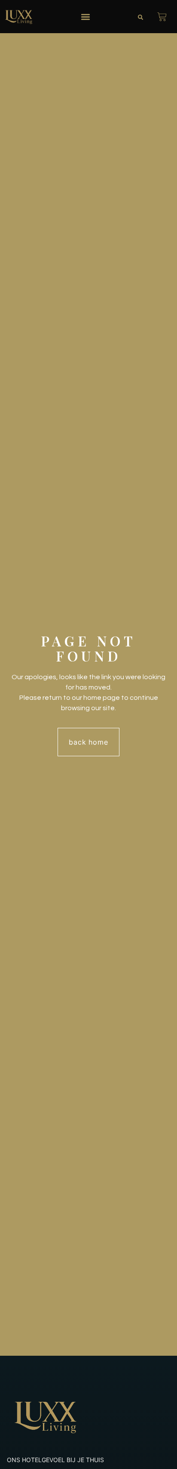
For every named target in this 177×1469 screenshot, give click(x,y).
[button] (85, 16)
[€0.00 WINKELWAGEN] (162, 16)
